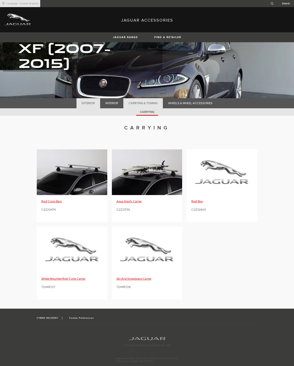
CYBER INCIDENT (48, 318)
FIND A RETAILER (167, 37)
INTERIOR (111, 103)
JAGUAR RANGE (125, 37)
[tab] (88, 103)
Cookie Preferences (81, 318)
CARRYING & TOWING (143, 103)
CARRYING (147, 112)
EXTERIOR (88, 103)
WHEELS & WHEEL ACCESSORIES (190, 103)
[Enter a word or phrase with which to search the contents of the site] (281, 3)
